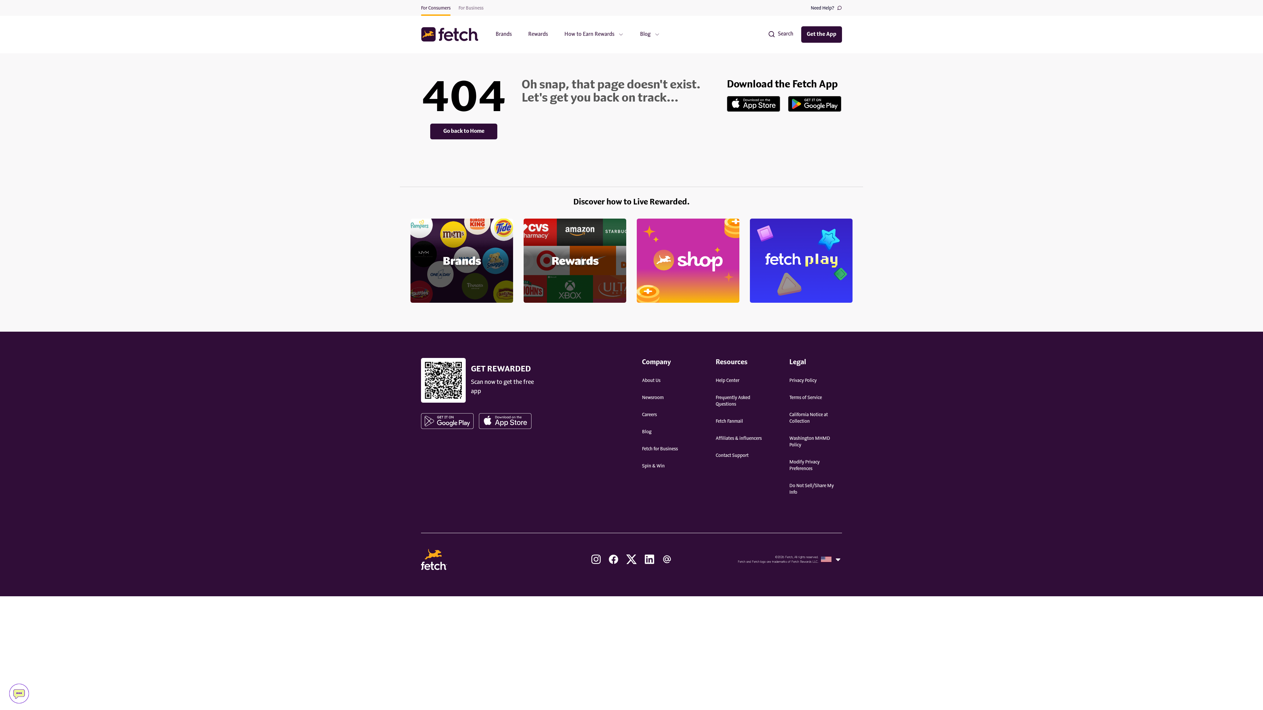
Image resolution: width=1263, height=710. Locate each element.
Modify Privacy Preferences (804, 465)
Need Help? (822, 8)
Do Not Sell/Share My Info (811, 489)
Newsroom (653, 397)
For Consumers (436, 8)
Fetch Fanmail (729, 421)
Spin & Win (653, 466)
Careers (649, 415)
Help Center (727, 380)
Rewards (538, 34)
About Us (651, 380)
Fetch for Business (660, 449)
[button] (452, 34)
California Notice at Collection (808, 418)
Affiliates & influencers (739, 438)
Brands (504, 34)
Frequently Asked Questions (733, 401)
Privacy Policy (803, 380)
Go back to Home (463, 131)
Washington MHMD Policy (809, 441)
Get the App (821, 34)
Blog (647, 432)
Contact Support (732, 455)
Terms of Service (805, 397)
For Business (470, 8)
